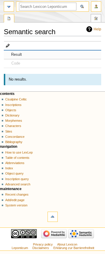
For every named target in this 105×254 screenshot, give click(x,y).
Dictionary (12, 115)
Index (9, 168)
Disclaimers (40, 248)
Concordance (14, 136)
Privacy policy (43, 244)
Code (15, 63)
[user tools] (96, 6)
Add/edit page (14, 200)
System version (16, 205)
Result (16, 55)
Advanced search (17, 184)
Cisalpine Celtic (16, 99)
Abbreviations (14, 163)
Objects (10, 110)
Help (97, 29)
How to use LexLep (19, 152)
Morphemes (13, 120)
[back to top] (53, 217)
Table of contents (17, 157)
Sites (8, 131)
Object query (14, 173)
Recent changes (17, 194)
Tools (96, 19)
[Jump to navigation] (9, 6)
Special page (9, 19)
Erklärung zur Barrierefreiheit (73, 248)
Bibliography (13, 142)
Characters (13, 126)
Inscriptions (13, 105)
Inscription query (17, 179)
